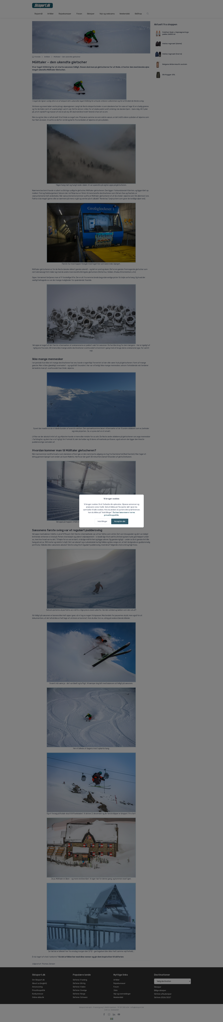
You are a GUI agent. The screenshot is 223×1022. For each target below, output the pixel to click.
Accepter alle (119, 521)
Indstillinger (102, 521)
